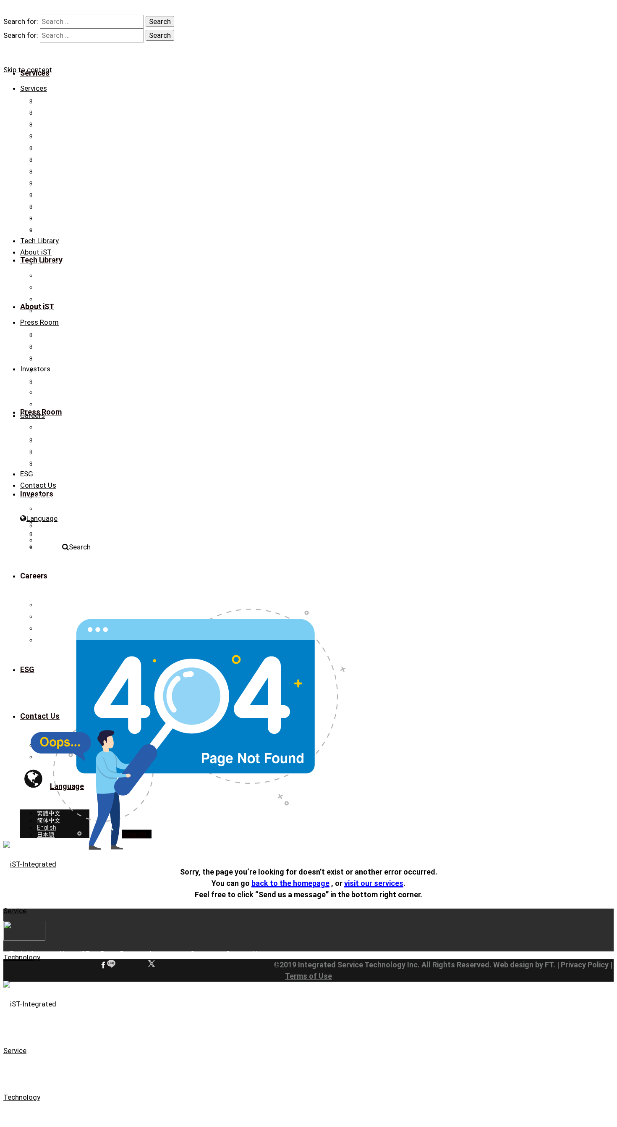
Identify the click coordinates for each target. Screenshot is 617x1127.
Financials (50, 380)
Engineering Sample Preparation (79, 123)
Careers (32, 415)
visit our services (373, 883)
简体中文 (48, 533)
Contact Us (51, 310)
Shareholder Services (65, 404)
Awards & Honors (60, 287)
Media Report (54, 345)
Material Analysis (59, 158)
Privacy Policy (585, 964)
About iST (36, 252)
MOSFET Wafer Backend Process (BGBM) (92, 229)
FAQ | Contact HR (59, 462)
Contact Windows (60, 508)
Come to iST (53, 450)
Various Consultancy (65, 194)
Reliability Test (55, 170)
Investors (35, 369)
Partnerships (54, 299)
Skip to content (27, 70)
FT (549, 964)
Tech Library (39, 240)
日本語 (46, 547)
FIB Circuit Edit (55, 111)
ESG (26, 474)
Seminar (48, 357)
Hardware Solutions (63, 217)
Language (42, 518)
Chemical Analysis (61, 182)
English (46, 540)
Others (46, 205)
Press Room (39, 322)
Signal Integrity (56, 147)
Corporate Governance (67, 392)
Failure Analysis (57, 135)
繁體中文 (48, 526)
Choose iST (52, 427)
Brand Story (52, 263)
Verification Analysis (64, 100)
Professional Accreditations (74, 275)
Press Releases (57, 334)
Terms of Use (308, 976)
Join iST (47, 439)
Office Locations (59, 497)
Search (80, 547)
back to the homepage (290, 883)
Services (33, 88)
